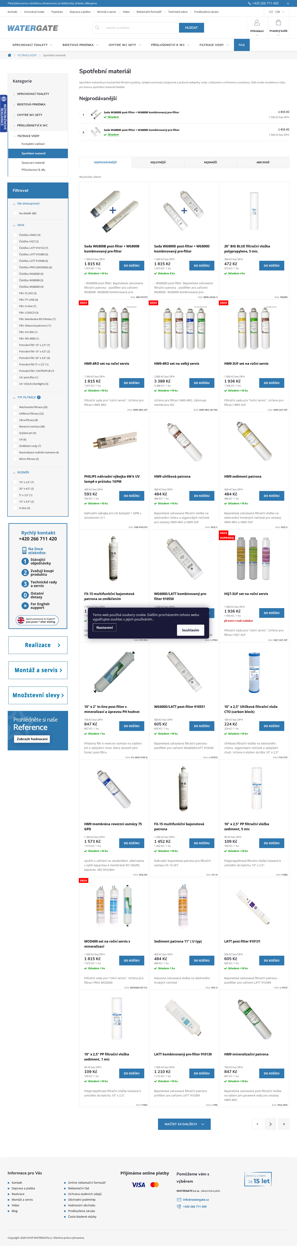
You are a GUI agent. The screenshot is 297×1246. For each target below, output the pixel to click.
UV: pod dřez (28, 377)
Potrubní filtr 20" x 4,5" (34, 358)
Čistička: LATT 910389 (33, 254)
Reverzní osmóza (31, 426)
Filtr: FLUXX (27, 293)
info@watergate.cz (196, 1199)
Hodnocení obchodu (81, 1205)
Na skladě (27, 213)
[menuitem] (33, 45)
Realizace (18, 1194)
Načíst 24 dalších (181, 1124)
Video (126, 12)
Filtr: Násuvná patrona (34, 325)
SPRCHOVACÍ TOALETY (33, 94)
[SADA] (114, 328)
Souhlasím (190, 630)
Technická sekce (177, 12)
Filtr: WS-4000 (28, 338)
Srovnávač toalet (34, 12)
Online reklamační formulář (87, 1182)
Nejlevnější (158, 162)
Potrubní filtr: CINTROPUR (36, 371)
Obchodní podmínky (82, 1199)
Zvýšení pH (27, 433)
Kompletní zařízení (33, 144)
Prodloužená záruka (206, 12)
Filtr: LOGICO (28, 312)
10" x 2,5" (26, 482)
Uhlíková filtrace (31, 413)
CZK (277, 12)
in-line (24, 508)
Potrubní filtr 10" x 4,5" (34, 351)
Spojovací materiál (33, 163)
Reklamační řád (78, 1188)
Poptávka (57, 12)
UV (22, 439)
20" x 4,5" (26, 488)
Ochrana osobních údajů (85, 1194)
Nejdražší (210, 162)
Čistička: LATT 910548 (33, 261)
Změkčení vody (29, 446)
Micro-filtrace (28, 459)
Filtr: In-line (27, 306)
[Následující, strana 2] (270, 1124)
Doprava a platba (80, 12)
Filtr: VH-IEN (28, 332)
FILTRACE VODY (28, 136)
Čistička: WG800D (31, 286)
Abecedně (263, 162)
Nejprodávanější (105, 162)
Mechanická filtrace (33, 407)
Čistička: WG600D (31, 274)
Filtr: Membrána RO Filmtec (37, 319)
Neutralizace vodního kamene (38, 452)
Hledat (191, 27)
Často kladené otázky (82, 1216)
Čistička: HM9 (29, 235)
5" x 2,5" (25, 495)
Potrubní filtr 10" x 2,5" (34, 345)
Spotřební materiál (34, 153)
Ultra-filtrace (28, 420)
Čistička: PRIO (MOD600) (35, 267)
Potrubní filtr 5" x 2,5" (33, 364)
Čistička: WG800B (30, 280)
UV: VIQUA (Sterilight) (33, 384)
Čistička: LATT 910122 (33, 248)
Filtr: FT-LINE (28, 299)
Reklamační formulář (149, 12)
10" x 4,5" (26, 501)
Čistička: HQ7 (28, 241)
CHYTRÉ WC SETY (29, 115)
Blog (15, 1211)
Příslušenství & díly (33, 170)
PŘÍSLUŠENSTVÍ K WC (32, 125)
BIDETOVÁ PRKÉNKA (31, 104)
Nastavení (104, 627)
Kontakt (12, 12)
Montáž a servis (106, 12)
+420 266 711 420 (265, 3)
